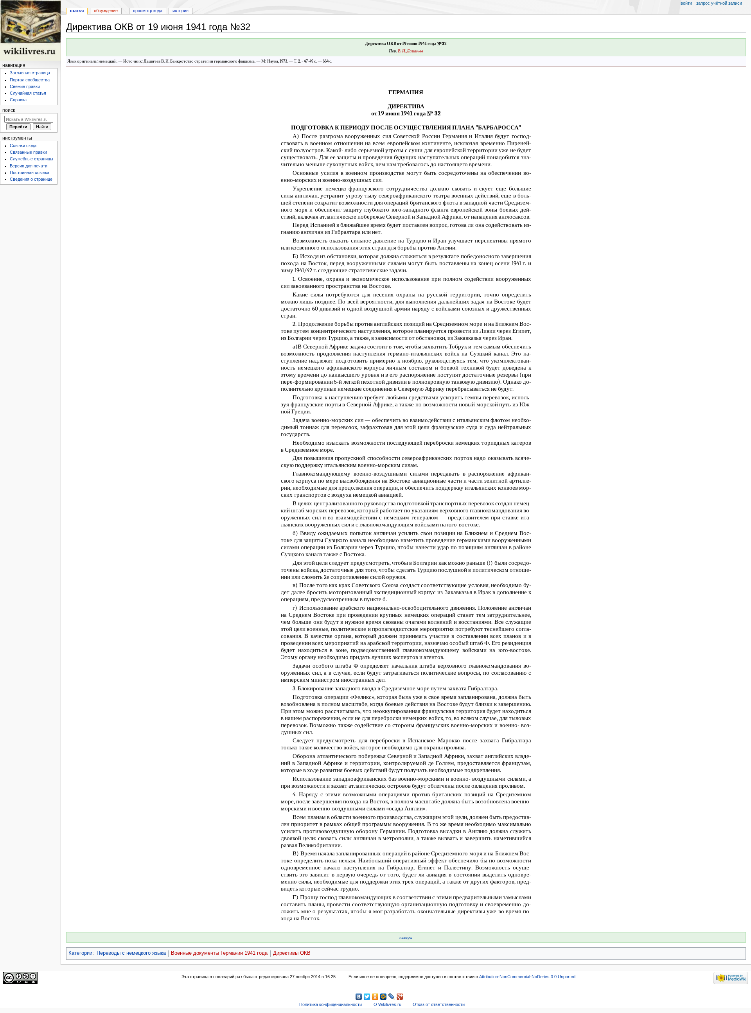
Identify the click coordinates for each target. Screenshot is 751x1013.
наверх (405, 937)
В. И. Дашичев (410, 51)
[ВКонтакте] (359, 996)
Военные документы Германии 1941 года (219, 953)
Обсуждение (106, 10)
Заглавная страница (30, 72)
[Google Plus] (400, 996)
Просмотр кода (147, 10)
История (180, 10)
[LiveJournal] (392, 996)
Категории (80, 953)
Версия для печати (28, 165)
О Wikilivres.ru (387, 1004)
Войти (686, 3)
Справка (18, 99)
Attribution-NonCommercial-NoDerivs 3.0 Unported (527, 976)
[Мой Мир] (383, 996)
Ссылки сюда (23, 145)
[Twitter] (367, 996)
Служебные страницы (31, 158)
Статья (77, 10)
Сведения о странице (31, 179)
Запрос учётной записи (719, 3)
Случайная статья (28, 93)
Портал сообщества (30, 79)
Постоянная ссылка (29, 172)
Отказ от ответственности (439, 1004)
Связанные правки (28, 152)
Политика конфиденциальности (330, 1004)
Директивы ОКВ (292, 953)
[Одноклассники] (375, 996)
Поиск (8, 110)
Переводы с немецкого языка (131, 953)
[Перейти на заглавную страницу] (30, 30)
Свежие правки (25, 86)
